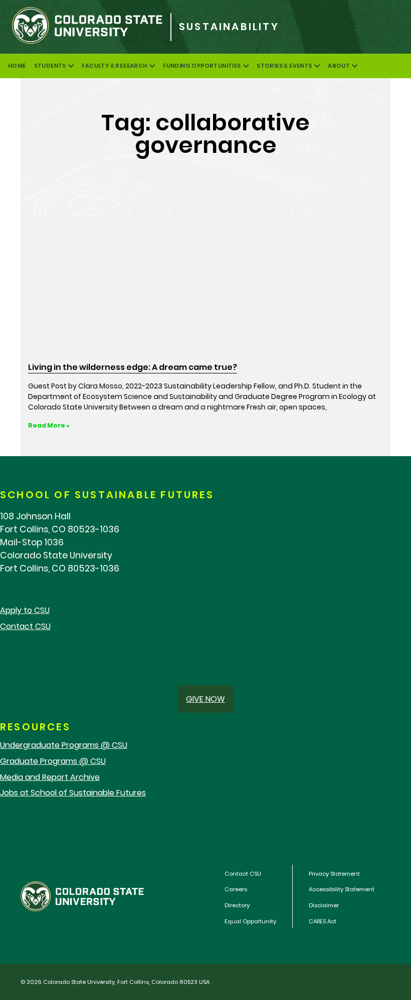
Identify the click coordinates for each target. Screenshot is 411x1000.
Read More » (49, 425)
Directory (237, 905)
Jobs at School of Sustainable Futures (73, 792)
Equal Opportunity (250, 921)
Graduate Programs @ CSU (53, 761)
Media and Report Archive (50, 777)
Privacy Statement (334, 874)
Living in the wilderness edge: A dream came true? (132, 367)
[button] (205, 699)
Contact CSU (25, 626)
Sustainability (229, 27)
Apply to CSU (25, 610)
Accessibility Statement (341, 889)
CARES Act (322, 921)
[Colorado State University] (85, 27)
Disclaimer (324, 905)
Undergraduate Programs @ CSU (63, 745)
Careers (236, 889)
